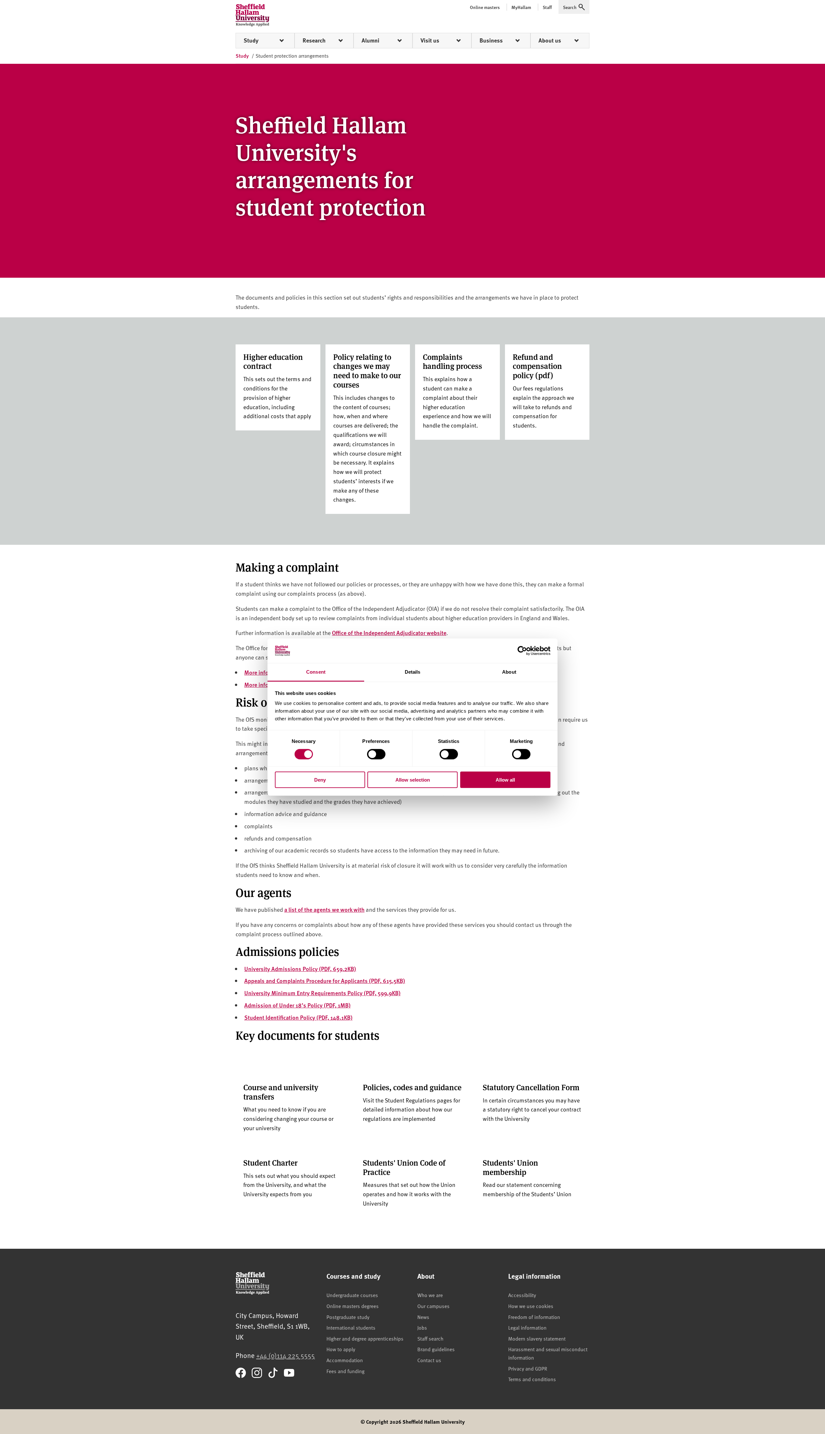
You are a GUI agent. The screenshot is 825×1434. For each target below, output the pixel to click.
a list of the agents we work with (324, 909)
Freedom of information (534, 1316)
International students (350, 1327)
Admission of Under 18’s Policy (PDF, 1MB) (297, 1005)
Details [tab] (413, 672)
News (423, 1316)
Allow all (505, 780)
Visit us (430, 40)
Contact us (429, 1359)
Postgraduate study (347, 1316)
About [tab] (509, 672)
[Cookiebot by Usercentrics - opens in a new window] (522, 651)
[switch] (376, 754)
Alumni (370, 40)
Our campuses (433, 1305)
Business (491, 40)
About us (550, 40)
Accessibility (522, 1294)
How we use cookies (530, 1305)
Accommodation (344, 1359)
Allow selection (412, 780)
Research (314, 40)
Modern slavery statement (537, 1338)
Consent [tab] (315, 672)
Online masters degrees (352, 1305)
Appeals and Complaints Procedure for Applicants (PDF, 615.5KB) (324, 981)
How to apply (340, 1348)
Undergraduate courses (352, 1294)
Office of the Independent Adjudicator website (389, 633)
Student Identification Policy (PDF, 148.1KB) (298, 1017)
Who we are (430, 1294)
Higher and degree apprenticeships (364, 1338)
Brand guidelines (436, 1348)
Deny (320, 780)
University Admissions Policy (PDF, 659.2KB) (300, 969)
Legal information (527, 1327)
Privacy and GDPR (527, 1368)
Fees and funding (345, 1370)
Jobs (422, 1327)
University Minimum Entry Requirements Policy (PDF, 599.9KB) (322, 993)
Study (251, 40)
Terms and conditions (532, 1378)
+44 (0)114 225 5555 (285, 1355)
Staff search (430, 1338)
